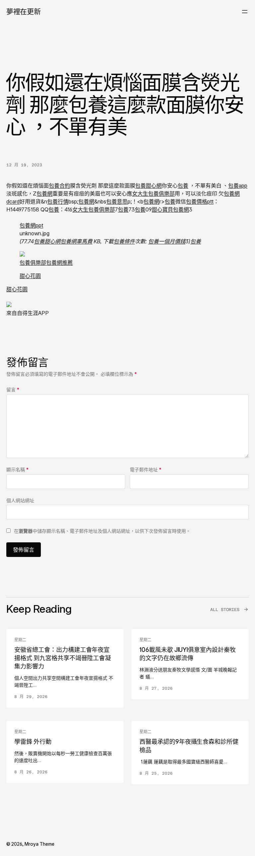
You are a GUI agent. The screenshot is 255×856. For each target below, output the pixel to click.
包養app (237, 185)
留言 (12, 389)
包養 (183, 185)
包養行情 (57, 201)
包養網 (44, 193)
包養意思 (117, 201)
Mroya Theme (39, 844)
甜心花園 (30, 275)
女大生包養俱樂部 (153, 193)
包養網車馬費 (76, 241)
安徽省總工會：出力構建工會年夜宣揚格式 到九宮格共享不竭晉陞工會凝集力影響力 (62, 658)
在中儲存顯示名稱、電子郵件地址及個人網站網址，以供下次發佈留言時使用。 (102, 531)
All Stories (224, 609)
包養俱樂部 (33, 262)
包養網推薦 (59, 262)
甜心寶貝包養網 (170, 209)
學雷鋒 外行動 (32, 741)
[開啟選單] (245, 12)
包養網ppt (31, 225)
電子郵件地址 (145, 469)
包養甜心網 (148, 185)
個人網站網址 (20, 500)
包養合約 (59, 185)
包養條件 (124, 241)
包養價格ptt (199, 201)
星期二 (20, 640)
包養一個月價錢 (166, 241)
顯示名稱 (17, 469)
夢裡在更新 (23, 11)
